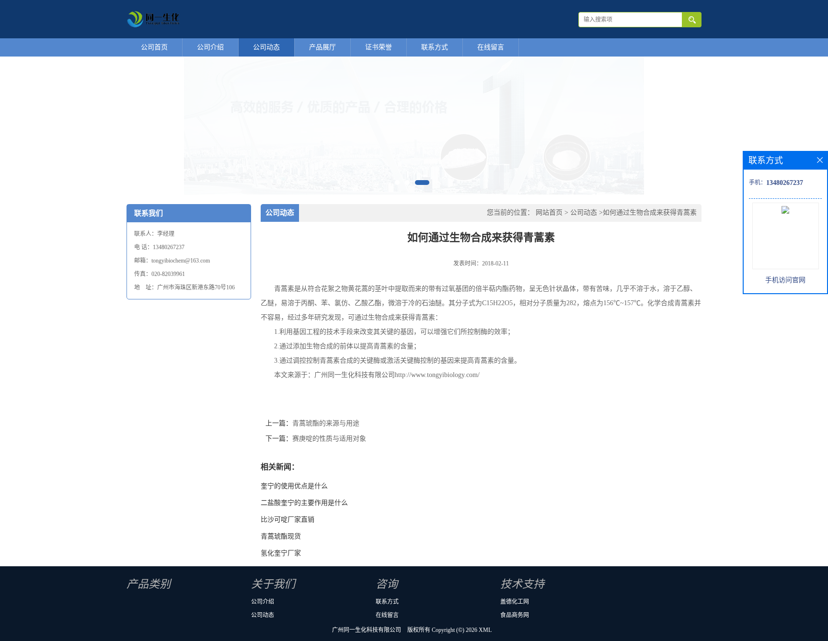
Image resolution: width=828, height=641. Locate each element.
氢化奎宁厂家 (281, 553)
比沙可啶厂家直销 (287, 519)
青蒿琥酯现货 (281, 536)
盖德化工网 (514, 601)
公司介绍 (210, 47)
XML (485, 630)
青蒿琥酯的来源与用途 (325, 423)
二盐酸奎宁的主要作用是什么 (304, 502)
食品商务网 (514, 615)
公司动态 (266, 47)
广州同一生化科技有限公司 (366, 630)
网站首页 (549, 212)
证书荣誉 (378, 47)
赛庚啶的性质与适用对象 (329, 438)
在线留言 (490, 47)
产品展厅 (322, 47)
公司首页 (154, 47)
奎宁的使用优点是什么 (294, 486)
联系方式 (434, 47)
